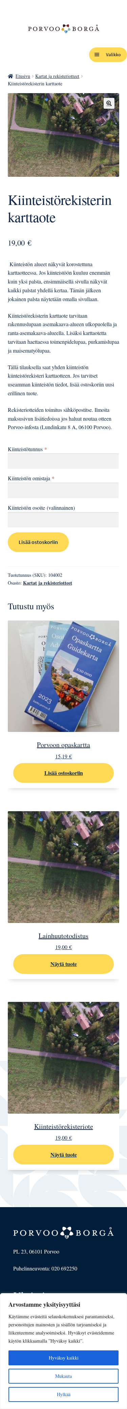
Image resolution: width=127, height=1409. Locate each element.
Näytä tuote (63, 964)
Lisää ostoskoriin (38, 542)
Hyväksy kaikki (64, 1357)
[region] (63, 1351)
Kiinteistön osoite (41, 507)
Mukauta (63, 1376)
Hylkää (63, 1394)
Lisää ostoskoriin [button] (63, 773)
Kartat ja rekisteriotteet (57, 76)
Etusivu (23, 76)
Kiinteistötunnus (27, 449)
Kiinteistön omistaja (31, 478)
